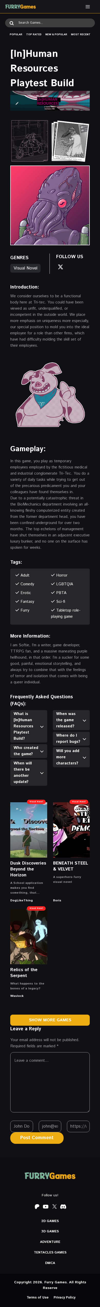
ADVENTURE (50, 1242)
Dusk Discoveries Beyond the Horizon (28, 869)
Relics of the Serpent (23, 973)
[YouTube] (45, 1206)
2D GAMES (50, 1221)
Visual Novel (25, 268)
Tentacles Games (50, 1252)
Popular (16, 34)
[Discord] (63, 1206)
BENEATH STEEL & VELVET (70, 866)
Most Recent (81, 34)
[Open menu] (87, 7)
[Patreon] (37, 1206)
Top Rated (34, 34)
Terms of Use (37, 1297)
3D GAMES (50, 1231)
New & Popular (56, 34)
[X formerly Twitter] (54, 1206)
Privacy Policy (64, 1297)
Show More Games (50, 1020)
